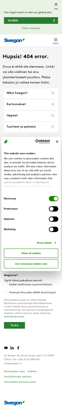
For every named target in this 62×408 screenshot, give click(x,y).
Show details (44, 242)
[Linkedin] (12, 349)
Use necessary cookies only (31, 263)
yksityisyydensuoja (14, 316)
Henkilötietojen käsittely (17, 377)
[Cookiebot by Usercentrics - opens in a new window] (37, 142)
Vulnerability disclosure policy (20, 382)
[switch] (53, 208)
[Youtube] (6, 349)
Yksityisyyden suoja (14, 371)
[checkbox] (31, 289)
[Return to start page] (14, 40)
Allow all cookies (31, 253)
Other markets (31, 28)
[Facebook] (18, 349)
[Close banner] (57, 141)
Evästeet (32, 371)
